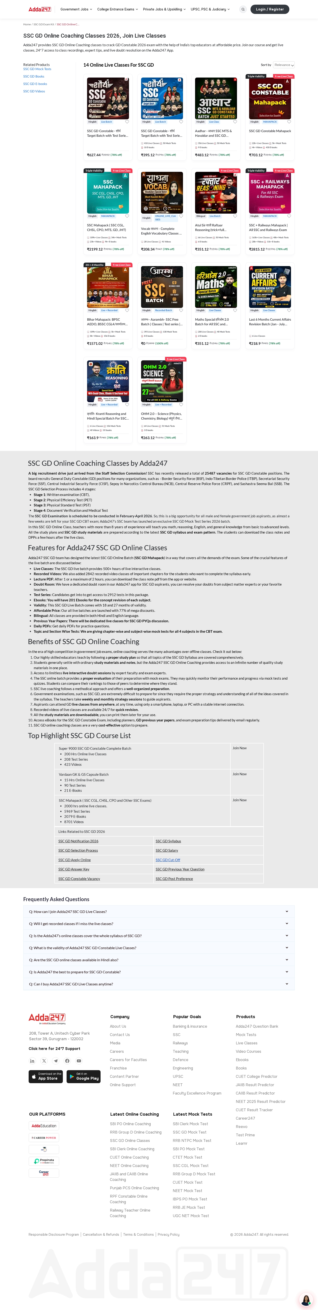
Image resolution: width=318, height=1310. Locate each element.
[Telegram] (55, 1061)
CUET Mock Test (188, 1182)
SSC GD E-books (35, 84)
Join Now (240, 748)
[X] (44, 1061)
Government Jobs (74, 9)
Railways (180, 1043)
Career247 (245, 1118)
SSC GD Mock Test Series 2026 (197, 521)
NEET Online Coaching (129, 1165)
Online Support (123, 1084)
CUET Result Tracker (254, 1110)
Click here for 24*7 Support (54, 1048)
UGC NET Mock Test (191, 1215)
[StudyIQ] (44, 1149)
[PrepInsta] (44, 1161)
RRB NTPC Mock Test (192, 1140)
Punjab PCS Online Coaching (134, 1188)
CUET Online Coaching (129, 1157)
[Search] (243, 9)
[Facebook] (67, 1061)
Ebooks (242, 1059)
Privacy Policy (168, 1234)
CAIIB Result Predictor (255, 1093)
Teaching (181, 1051)
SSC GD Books (33, 76)
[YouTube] (79, 1061)
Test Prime (245, 1135)
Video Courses (248, 1051)
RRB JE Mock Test (189, 1207)
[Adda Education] (44, 1125)
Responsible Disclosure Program (54, 1234)
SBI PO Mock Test (189, 1149)
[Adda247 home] (40, 9)
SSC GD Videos (34, 91)
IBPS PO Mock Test (190, 1199)
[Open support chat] (306, 1300)
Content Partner (124, 1076)
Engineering (183, 1068)
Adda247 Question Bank (257, 1026)
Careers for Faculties (128, 1059)
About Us (118, 1026)
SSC (176, 1034)
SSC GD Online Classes (130, 1140)
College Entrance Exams (115, 9)
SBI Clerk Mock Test (190, 1123)
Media (115, 1043)
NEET (178, 1084)
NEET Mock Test (187, 1190)
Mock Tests (246, 1034)
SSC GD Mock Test (189, 1132)
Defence (180, 1059)
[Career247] (44, 1173)
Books (241, 1068)
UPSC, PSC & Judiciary (208, 9)
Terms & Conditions (138, 1234)
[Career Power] (44, 1137)
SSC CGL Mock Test (191, 1165)
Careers (117, 1051)
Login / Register (270, 9)
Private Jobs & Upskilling (162, 9)
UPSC (178, 1076)
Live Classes (246, 1043)
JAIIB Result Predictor (255, 1084)
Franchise (118, 1068)
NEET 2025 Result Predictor (261, 1101)
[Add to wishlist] (127, 122)
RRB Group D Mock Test (194, 1174)
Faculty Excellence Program (197, 1093)
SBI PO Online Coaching (130, 1123)
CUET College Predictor (256, 1076)
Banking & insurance (190, 1026)
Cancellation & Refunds (101, 1234)
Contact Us (120, 1034)
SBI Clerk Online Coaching (132, 1149)
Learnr (241, 1143)
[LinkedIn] (32, 1061)
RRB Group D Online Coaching (136, 1132)
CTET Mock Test (187, 1157)
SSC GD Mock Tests (37, 69)
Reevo (241, 1126)
